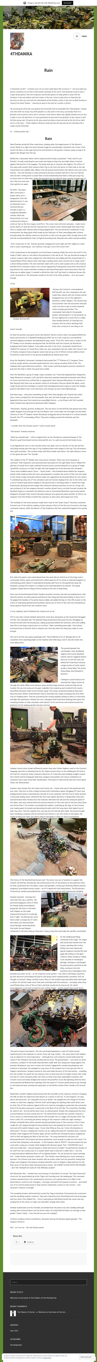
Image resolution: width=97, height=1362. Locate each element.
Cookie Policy (47, 1358)
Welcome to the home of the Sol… (52, 1312)
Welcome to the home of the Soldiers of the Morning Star (33, 1298)
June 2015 (14, 1330)
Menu (84, 36)
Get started (67, 3)
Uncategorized (16, 1345)
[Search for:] (48, 1282)
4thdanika (21, 54)
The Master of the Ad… (26, 1312)
